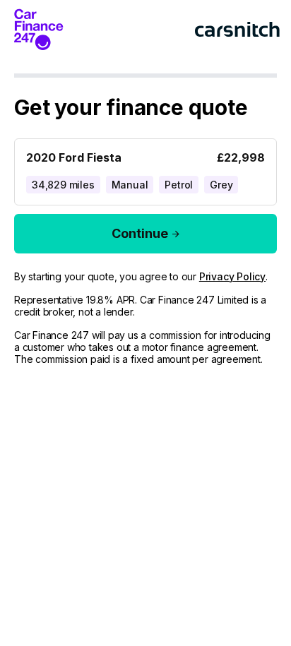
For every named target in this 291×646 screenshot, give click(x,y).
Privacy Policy (232, 276)
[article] (145, 169)
